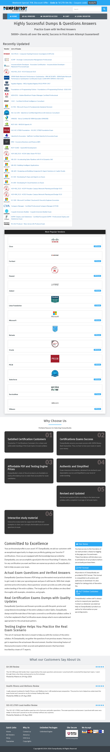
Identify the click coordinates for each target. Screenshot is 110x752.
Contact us (27, 731)
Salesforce (13, 379)
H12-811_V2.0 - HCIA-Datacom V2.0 (23, 72)
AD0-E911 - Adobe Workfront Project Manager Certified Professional (34, 95)
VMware (12, 409)
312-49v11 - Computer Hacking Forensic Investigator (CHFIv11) (32, 54)
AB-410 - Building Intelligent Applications (25, 165)
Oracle (11, 350)
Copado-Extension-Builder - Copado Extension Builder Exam (31, 212)
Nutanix (12, 335)
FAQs (8, 738)
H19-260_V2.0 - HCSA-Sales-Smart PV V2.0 (25, 153)
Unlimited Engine (46, 731)
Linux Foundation (15, 306)
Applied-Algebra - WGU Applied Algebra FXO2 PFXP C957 (30, 84)
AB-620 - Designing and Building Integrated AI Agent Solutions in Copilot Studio (38, 171)
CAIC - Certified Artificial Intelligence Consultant (27, 101)
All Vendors (29, 16)
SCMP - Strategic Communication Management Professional (31, 60)
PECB (11, 365)
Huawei (12, 276)
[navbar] (5, 15)
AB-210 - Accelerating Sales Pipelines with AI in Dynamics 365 (32, 159)
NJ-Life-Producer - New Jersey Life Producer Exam (28, 224)
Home (14, 16)
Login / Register (83, 16)
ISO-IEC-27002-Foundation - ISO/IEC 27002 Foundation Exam (32, 130)
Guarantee (10, 741)
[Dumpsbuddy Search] (104, 9)
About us (26, 735)
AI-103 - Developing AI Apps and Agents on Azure (28, 177)
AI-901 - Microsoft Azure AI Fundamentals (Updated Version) (31, 107)
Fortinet (12, 261)
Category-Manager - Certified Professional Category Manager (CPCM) (34, 206)
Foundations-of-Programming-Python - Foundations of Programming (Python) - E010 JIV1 (41, 89)
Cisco (11, 246)
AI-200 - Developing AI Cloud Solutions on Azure (27, 183)
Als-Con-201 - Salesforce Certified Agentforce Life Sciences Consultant (35, 113)
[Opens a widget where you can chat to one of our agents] (95, 739)
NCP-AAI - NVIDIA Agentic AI (21, 124)
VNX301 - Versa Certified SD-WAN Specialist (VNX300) (29, 118)
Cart (66, 16)
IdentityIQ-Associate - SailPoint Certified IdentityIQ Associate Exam (34, 136)
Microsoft (12, 320)
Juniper (11, 291)
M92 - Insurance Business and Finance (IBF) (25, 142)
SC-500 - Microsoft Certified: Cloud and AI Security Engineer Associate (35, 200)
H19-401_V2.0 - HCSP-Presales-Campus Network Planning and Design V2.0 (36, 188)
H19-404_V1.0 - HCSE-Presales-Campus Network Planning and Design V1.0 (36, 194)
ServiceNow (13, 394)
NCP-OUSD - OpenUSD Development (24, 148)
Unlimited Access (49, 16)
